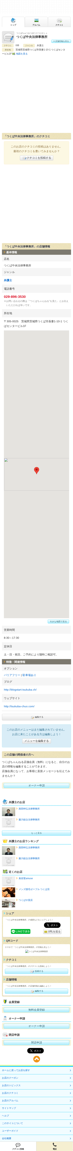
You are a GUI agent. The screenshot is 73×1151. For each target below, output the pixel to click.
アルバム (36, 25)
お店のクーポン (10, 1077)
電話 (55, 1149)
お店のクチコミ (10, 1093)
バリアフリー (12, 675)
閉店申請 (36, 1042)
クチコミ (59, 25)
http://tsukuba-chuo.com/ (19, 706)
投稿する (38, 971)
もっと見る (36, 833)
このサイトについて (12, 1123)
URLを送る (54, 931)
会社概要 (6, 1138)
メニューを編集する (36, 740)
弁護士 (8, 280)
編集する (38, 717)
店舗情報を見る (62, 41)
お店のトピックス (11, 1085)
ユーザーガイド (10, 1130)
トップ (13, 25)
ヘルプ (5, 1115)
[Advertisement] (36, 94)
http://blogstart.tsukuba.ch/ (20, 689)
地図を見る (22, 53)
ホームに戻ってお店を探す (16, 1070)
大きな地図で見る (58, 621)
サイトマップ (9, 1108)
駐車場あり (29, 675)
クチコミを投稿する (39, 157)
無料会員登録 (36, 1009)
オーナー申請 (36, 785)
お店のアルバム (10, 1100)
